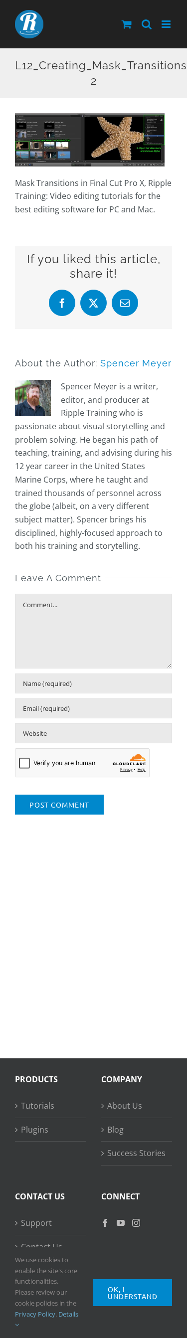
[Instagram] (136, 1223)
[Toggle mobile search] (147, 24)
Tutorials (37, 1105)
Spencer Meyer (136, 363)
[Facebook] (105, 1223)
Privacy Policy (35, 1314)
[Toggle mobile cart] (127, 24)
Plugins (34, 1129)
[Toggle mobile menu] (167, 24)
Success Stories (136, 1153)
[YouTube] (121, 1223)
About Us (124, 1105)
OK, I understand (133, 1293)
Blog (115, 1129)
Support (36, 1222)
